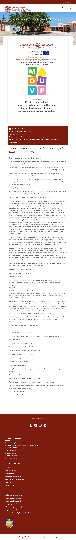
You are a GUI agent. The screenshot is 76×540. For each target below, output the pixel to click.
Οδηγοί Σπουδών (10, 510)
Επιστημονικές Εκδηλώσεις (13, 479)
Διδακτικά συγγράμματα (12, 507)
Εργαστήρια (8, 473)
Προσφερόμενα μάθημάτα (13, 504)
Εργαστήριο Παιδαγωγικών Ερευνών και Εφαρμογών (28, 137)
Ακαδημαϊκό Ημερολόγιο (12, 495)
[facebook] (31, 425)
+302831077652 (12, 453)
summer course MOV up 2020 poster (26, 152)
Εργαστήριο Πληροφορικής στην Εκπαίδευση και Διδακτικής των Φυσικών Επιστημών (34, 141)
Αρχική (7, 467)
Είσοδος (67, 2)
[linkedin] (45, 425)
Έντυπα (7, 482)
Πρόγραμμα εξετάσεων (12, 501)
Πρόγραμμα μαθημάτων (12, 498)
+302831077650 (12, 448)
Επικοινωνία (9, 485)
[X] (35, 425)
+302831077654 (12, 456)
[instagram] (40, 425)
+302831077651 (12, 450)
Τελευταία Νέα (9, 470)
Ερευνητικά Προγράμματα (13, 476)
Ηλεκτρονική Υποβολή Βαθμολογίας (16, 513)
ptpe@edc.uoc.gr (12, 458)
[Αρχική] (21, 8)
